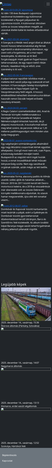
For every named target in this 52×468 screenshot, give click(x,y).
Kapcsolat (7, 460)
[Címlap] (6, 4)
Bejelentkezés (9, 455)
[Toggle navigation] (48, 4)
